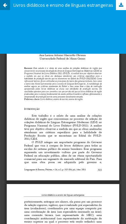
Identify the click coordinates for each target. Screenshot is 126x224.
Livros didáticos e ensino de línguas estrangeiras (63, 5)
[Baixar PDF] (121, 5)
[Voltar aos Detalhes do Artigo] (5, 5)
